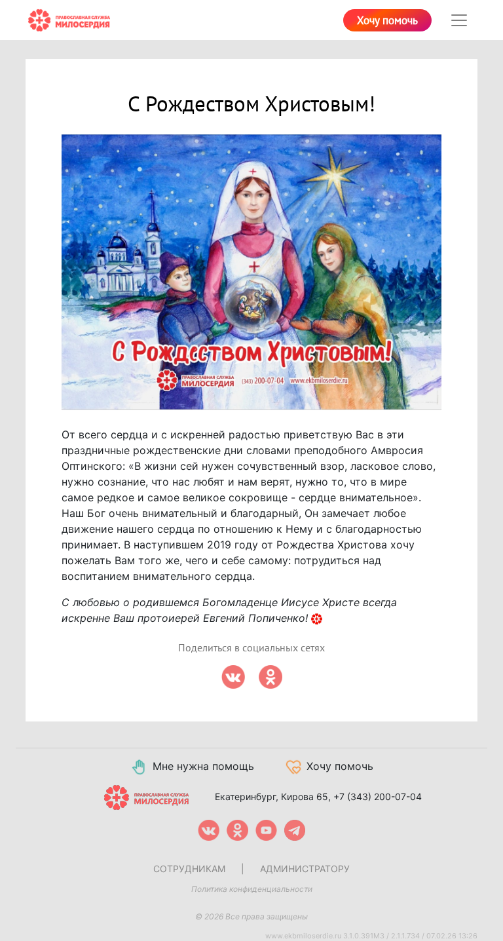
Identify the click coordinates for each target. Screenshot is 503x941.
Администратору (305, 868)
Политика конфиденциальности (251, 889)
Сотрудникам (189, 868)
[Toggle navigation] (459, 20)
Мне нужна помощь (203, 766)
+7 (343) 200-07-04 (377, 795)
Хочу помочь (387, 21)
